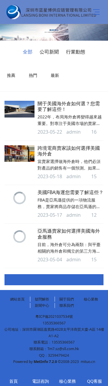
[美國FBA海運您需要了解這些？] (19, 198)
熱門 (33, 75)
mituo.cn (88, 361)
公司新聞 (49, 51)
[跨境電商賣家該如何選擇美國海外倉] (19, 153)
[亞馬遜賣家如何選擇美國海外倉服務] (19, 236)
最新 (55, 75)
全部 (27, 51)
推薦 (11, 75)
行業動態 (75, 51)
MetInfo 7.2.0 (45, 361)
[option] (54, 32)
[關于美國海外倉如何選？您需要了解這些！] (19, 109)
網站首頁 (17, 299)
